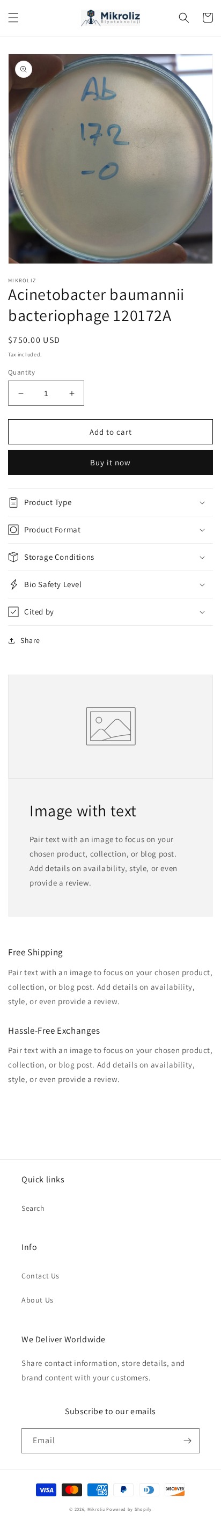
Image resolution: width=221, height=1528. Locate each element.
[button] (13, 18)
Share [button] (30, 640)
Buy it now (110, 462)
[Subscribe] (187, 1440)
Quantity (21, 372)
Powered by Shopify (129, 1509)
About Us (37, 1300)
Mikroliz (96, 1509)
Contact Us (40, 1276)
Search (33, 1208)
